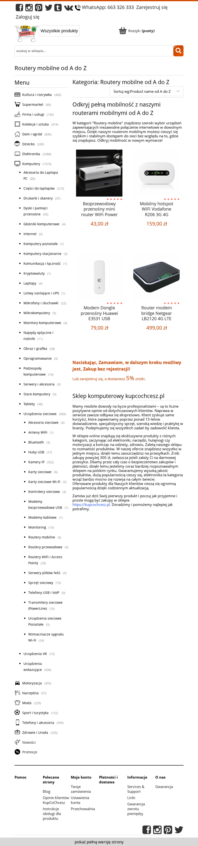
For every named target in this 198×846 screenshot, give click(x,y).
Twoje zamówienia (81, 789)
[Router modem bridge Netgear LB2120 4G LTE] (156, 277)
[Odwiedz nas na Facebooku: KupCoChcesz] (19, 9)
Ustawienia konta (80, 800)
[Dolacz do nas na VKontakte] (68, 9)
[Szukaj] (178, 50)
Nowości (29, 742)
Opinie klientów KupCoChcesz (56, 800)
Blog (46, 791)
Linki (131, 797)
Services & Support (135, 789)
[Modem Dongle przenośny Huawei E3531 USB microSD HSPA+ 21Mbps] (99, 277)
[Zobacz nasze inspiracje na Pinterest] (38, 9)
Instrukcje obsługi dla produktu (52, 813)
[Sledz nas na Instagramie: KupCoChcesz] (29, 9)
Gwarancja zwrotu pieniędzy (136, 808)
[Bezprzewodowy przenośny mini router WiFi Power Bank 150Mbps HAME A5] (99, 173)
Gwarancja (164, 786)
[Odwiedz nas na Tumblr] (58, 9)
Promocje (29, 752)
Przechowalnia (83, 808)
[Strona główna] (26, 34)
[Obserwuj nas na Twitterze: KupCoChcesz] (49, 9)
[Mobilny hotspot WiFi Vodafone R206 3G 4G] (156, 173)
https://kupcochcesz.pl (91, 504)
